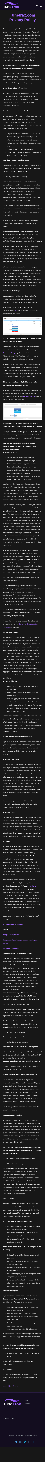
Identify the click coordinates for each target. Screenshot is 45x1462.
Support (27, 1403)
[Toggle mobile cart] (36, 6)
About (26, 1400)
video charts (31, 886)
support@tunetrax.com (11, 1386)
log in (16, 311)
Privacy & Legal (8, 1418)
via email (8, 508)
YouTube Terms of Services (13, 924)
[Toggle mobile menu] (41, 6)
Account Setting (9, 353)
